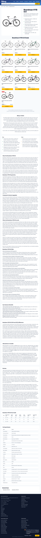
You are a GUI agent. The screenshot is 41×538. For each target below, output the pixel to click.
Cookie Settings (26, 535)
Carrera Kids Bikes (3, 530)
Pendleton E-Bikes (3, 525)
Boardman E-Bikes (23, 521)
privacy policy (29, 531)
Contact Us (2, 505)
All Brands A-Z (3, 513)
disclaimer (28, 533)
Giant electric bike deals (24, 501)
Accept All (37, 535)
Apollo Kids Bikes (23, 500)
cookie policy (37, 530)
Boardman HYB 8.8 (6, 489)
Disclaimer (30, 535)
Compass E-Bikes (23, 526)
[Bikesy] (3, 2)
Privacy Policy (3, 508)
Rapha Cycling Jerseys (24, 505)
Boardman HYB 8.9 (15, 489)
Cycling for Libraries (3, 514)
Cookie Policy (2, 509)
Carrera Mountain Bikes (4, 522)
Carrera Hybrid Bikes (3, 521)
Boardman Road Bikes (24, 522)
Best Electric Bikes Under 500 (25, 525)
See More (8, 498)
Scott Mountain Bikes (4, 531)
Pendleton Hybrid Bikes (4, 526)
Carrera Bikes (23, 499)
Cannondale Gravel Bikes (24, 504)
